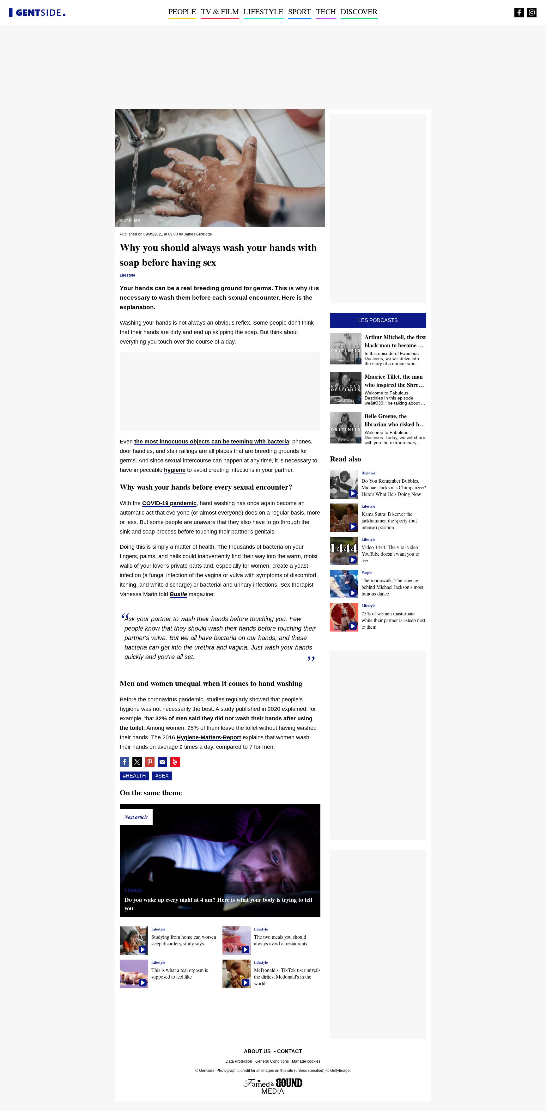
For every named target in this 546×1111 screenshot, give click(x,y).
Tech (326, 11)
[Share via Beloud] (175, 762)
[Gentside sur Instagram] (532, 12)
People (182, 11)
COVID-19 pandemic (169, 503)
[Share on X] (137, 762)
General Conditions (272, 1061)
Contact (289, 1051)
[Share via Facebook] (124, 762)
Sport (299, 11)
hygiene (174, 470)
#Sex (162, 775)
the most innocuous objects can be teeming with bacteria (211, 441)
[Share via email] (162, 762)
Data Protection (239, 1061)
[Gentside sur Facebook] (519, 12)
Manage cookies (306, 1061)
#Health (134, 775)
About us (257, 1051)
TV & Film (220, 11)
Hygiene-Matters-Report (209, 737)
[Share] (150, 762)
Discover (359, 11)
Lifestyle (263, 11)
